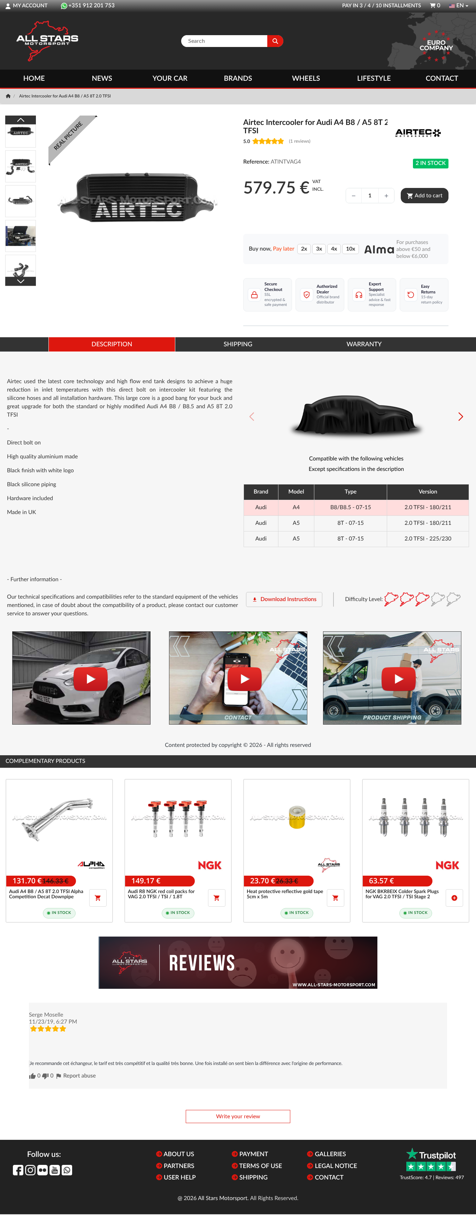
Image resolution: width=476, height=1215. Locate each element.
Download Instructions (284, 599)
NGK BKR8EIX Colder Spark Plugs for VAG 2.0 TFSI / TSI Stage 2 (402, 894)
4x (334, 249)
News (102, 78)
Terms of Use (260, 1166)
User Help (179, 1178)
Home (34, 78)
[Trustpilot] (431, 1159)
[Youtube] (54, 1170)
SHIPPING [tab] (238, 344)
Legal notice (335, 1166)
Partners (178, 1166)
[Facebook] (18, 1170)
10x (350, 249)
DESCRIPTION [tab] (111, 344)
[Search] (275, 41)
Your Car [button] (170, 78)
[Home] (9, 96)
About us (178, 1155)
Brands (238, 78)
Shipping (253, 1178)
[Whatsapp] (67, 1170)
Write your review (238, 1116)
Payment (253, 1155)
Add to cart (425, 195)
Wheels (306, 78)
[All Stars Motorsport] (47, 41)
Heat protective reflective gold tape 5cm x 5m (285, 894)
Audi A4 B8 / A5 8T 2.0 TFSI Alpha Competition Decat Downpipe (46, 894)
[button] (461, 416)
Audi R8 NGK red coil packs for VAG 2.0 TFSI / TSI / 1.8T (161, 894)
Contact (442, 78)
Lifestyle (374, 78)
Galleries (329, 1155)
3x (319, 249)
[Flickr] (42, 1170)
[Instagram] (30, 1170)
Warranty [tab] (364, 344)
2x (304, 249)
